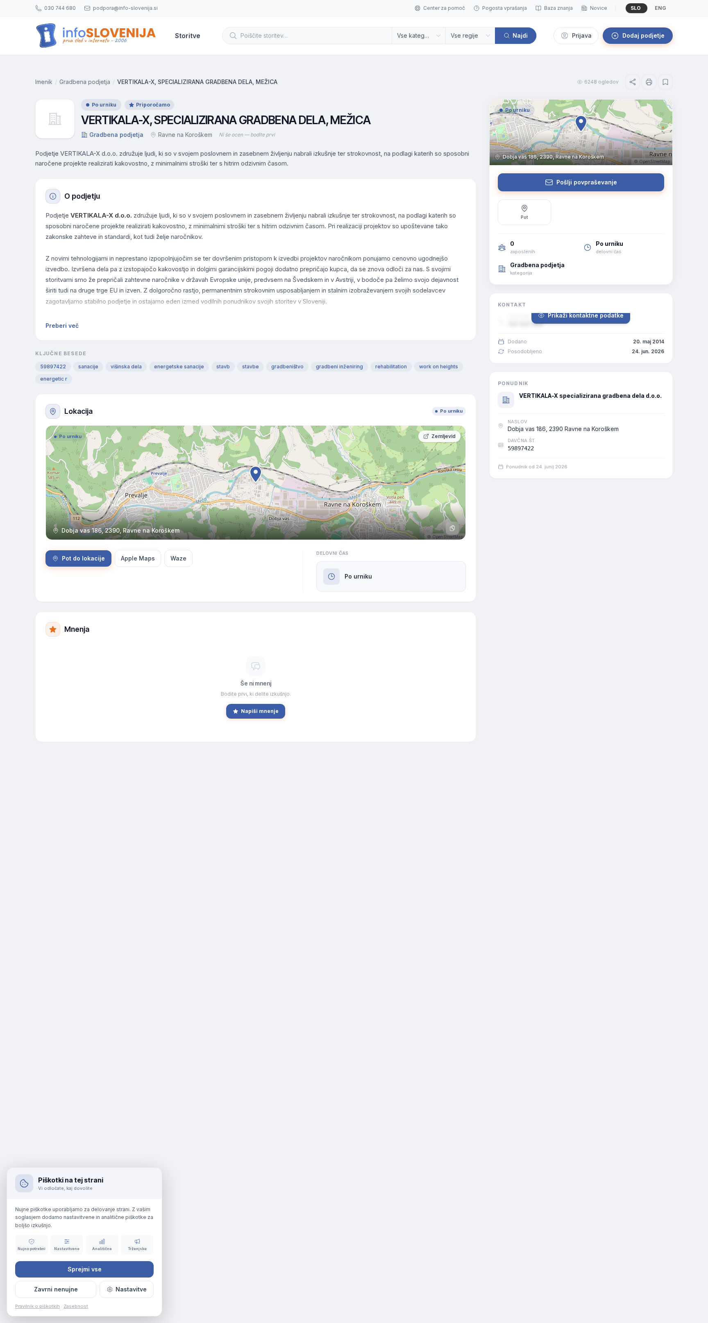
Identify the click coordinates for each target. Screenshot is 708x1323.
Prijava (582, 35)
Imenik (43, 81)
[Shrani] (665, 82)
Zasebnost (76, 1306)
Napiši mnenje (260, 711)
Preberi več (62, 325)
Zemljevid (443, 436)
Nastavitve (131, 1289)
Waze (178, 558)
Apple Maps (138, 558)
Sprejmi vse (85, 1269)
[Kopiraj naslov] (452, 528)
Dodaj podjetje (643, 35)
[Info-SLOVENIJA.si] (96, 36)
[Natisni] (649, 82)
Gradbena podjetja (84, 81)
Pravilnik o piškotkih (37, 1306)
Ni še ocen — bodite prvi (247, 135)
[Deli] (632, 82)
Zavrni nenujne (56, 1289)
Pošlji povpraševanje (586, 182)
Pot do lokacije (83, 558)
